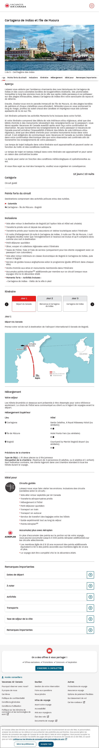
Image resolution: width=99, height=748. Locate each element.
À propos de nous (9, 690)
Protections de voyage (77, 686)
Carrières (6, 694)
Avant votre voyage (43, 705)
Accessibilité (40, 709)
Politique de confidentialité (13, 698)
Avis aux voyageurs (43, 713)
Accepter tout (46, 744)
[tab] (17, 78)
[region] (49, 737)
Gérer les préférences (25, 744)
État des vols (40, 717)
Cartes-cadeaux (75, 702)
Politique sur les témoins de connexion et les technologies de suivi (16, 712)
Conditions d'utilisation (11, 706)
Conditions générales (11, 702)
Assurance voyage (76, 690)
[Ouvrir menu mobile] (91, 5)
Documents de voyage (45, 721)
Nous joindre (40, 694)
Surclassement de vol (77, 698)
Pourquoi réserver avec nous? (15, 686)
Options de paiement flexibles (80, 694)
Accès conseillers (13, 677)
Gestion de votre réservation (47, 686)
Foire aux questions (43, 690)
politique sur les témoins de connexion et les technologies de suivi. (38, 739)
